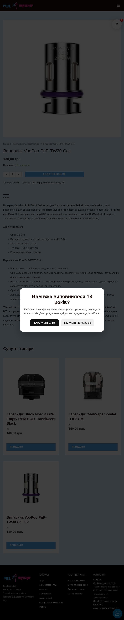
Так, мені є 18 (44, 323)
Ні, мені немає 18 (77, 323)
